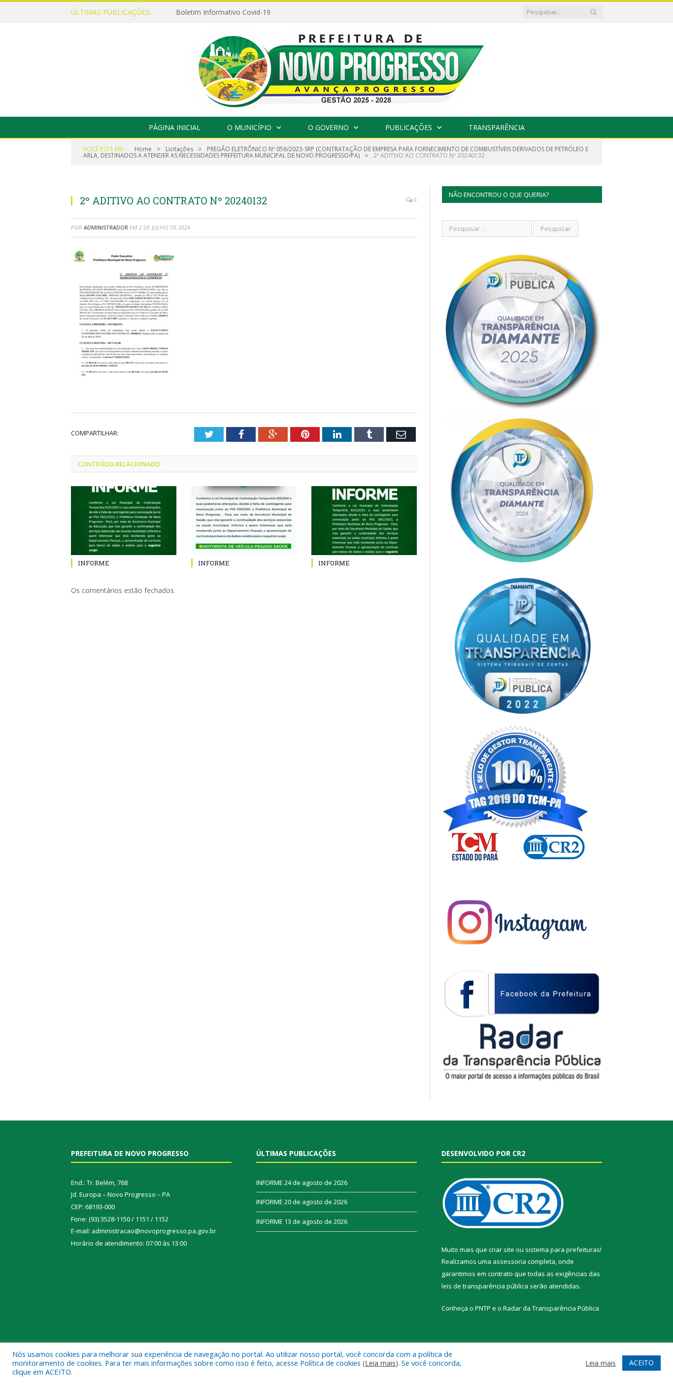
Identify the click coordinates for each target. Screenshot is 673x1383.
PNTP (483, 1308)
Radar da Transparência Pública (551, 1308)
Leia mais (380, 1362)
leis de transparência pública (484, 1286)
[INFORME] (123, 520)
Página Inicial (175, 127)
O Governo (328, 127)
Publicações (408, 127)
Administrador (106, 227)
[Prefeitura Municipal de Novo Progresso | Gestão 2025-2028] (336, 67)
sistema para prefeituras (562, 1249)
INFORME (191, 12)
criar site (501, 1249)
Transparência (497, 127)
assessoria (509, 1261)
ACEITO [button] (641, 1362)
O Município (249, 127)
